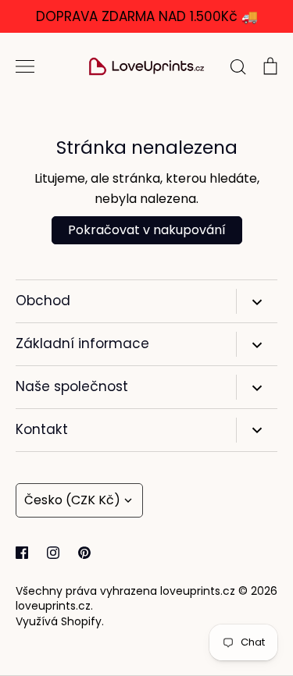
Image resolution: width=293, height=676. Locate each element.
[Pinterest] (84, 552)
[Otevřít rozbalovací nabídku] (256, 301)
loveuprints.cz (53, 606)
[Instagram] (53, 552)
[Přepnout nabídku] (25, 66)
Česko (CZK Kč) (72, 500)
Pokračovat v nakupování (147, 230)
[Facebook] (22, 552)
